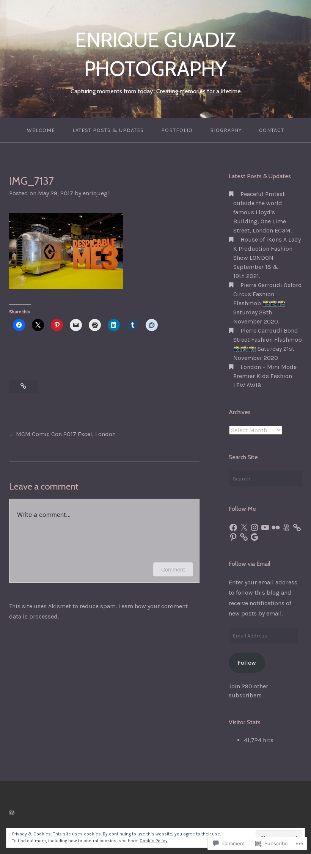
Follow (246, 662)
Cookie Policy (154, 840)
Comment (173, 569)
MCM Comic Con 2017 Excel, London (66, 434)
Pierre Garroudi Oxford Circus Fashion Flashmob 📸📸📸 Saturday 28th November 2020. (267, 303)
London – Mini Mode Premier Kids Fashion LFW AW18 (265, 376)
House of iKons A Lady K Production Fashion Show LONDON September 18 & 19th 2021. (267, 257)
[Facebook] (233, 527)
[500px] (286, 527)
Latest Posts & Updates (108, 130)
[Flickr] (275, 527)
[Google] (254, 537)
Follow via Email (249, 563)
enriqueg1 (96, 193)
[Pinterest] (233, 537)
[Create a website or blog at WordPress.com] (11, 812)
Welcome (41, 130)
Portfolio (177, 130)
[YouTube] (265, 527)
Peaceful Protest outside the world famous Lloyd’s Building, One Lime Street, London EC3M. (262, 212)
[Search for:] (265, 479)
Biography (226, 130)
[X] (243, 527)
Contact (271, 130)
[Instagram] (254, 527)
